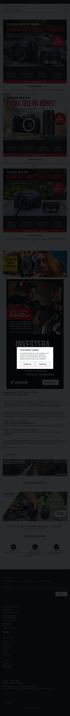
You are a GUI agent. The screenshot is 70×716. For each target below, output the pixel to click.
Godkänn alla (27, 364)
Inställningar (43, 364)
